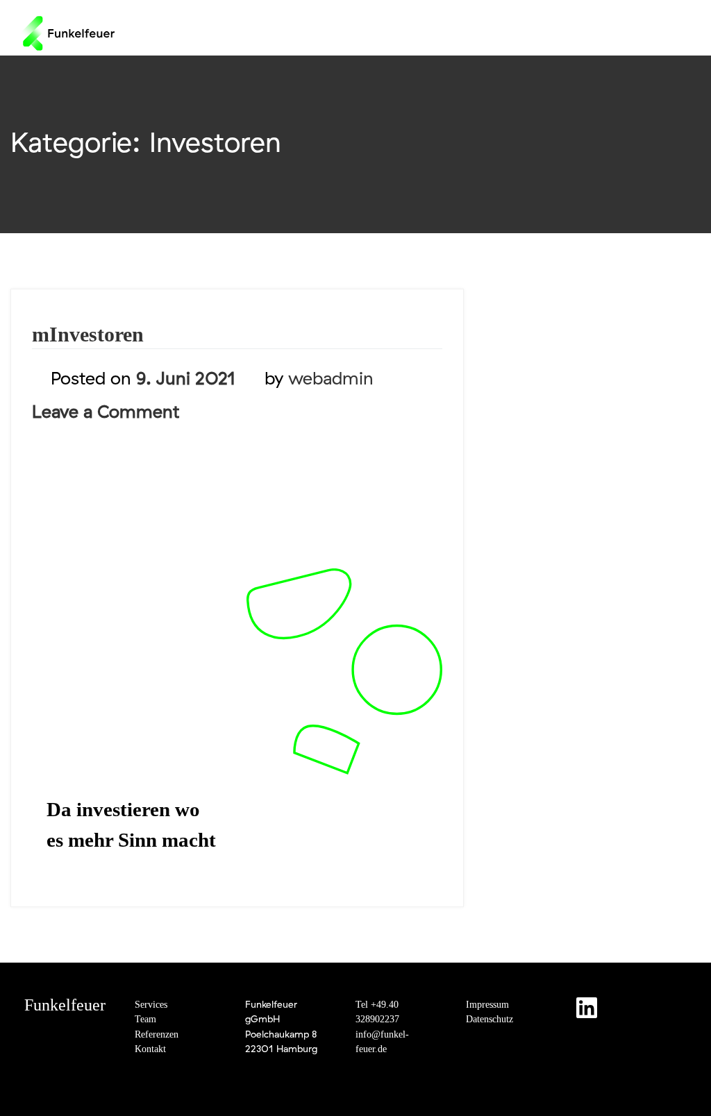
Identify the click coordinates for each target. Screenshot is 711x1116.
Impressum (487, 1004)
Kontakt (150, 1049)
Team (145, 1019)
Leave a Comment (105, 411)
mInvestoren (88, 334)
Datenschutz (489, 1019)
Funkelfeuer (65, 1005)
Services (151, 1004)
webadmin (331, 377)
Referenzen (156, 1034)
